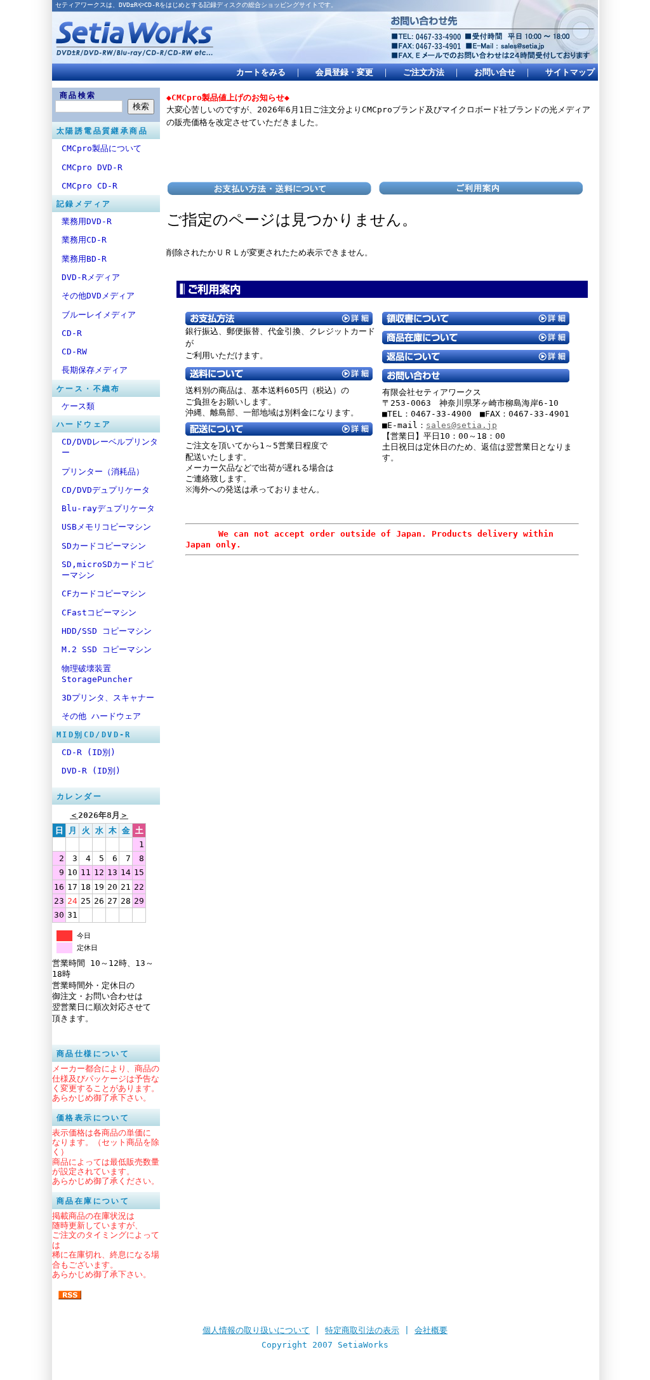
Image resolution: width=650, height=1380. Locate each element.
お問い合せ (494, 72)
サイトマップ (570, 72)
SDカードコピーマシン (104, 546)
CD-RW (74, 351)
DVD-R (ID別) (91, 770)
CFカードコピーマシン (104, 593)
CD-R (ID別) (89, 752)
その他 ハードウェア (101, 716)
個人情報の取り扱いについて (256, 1330)
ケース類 (78, 406)
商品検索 (78, 95)
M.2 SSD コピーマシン (107, 649)
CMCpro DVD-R (92, 167)
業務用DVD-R (87, 221)
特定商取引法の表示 (362, 1330)
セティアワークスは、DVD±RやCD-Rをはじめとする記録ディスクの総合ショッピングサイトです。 (196, 4)
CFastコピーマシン (99, 612)
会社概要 (431, 1330)
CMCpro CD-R (89, 186)
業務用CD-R (84, 240)
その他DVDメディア (98, 295)
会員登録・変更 (344, 72)
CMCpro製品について (102, 148)
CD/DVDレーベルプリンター (110, 447)
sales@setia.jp (461, 425)
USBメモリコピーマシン (106, 527)
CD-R (72, 333)
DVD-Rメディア (91, 277)
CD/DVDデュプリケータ (106, 490)
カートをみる (261, 72)
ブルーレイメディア (99, 314)
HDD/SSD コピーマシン (107, 631)
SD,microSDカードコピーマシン (108, 569)
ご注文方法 (423, 72)
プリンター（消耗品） (103, 471)
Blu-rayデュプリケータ (108, 508)
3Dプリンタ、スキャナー (108, 697)
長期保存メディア (95, 370)
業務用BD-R (84, 259)
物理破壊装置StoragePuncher (97, 674)
